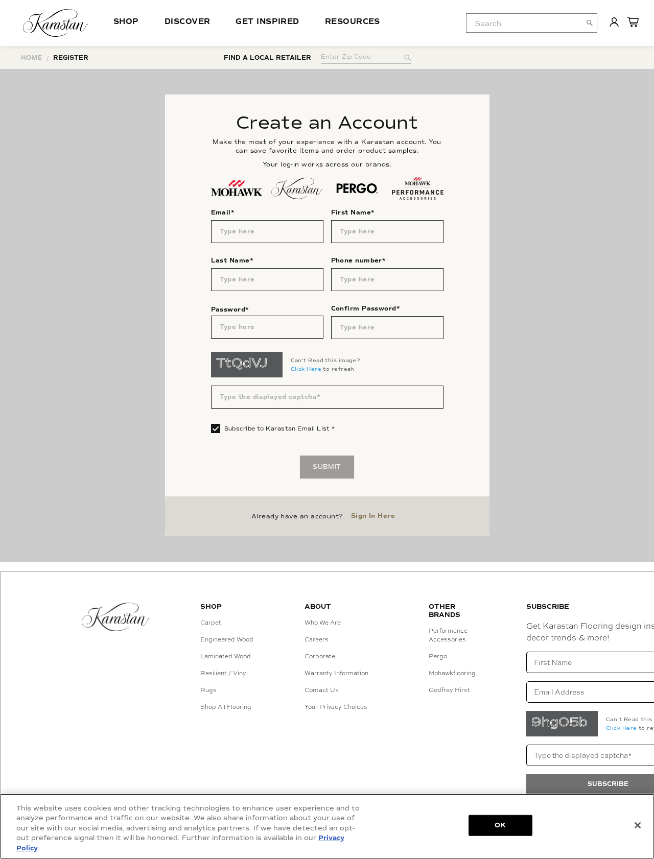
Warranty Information (336, 673)
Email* (223, 213)
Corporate (320, 656)
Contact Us (322, 690)
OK (500, 825)
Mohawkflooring (452, 673)
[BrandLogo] (55, 23)
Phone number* (358, 261)
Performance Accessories (448, 635)
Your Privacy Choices (336, 707)
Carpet (210, 622)
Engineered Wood (226, 639)
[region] (327, 826)
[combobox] (531, 23)
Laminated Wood (225, 656)
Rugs (208, 690)
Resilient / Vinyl (224, 673)
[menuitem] (523, 23)
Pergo (438, 656)
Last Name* (232, 261)
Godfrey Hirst (449, 690)
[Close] (637, 825)
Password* (230, 310)
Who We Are (323, 622)
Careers (317, 639)
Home (31, 58)
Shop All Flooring (225, 707)
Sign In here (373, 516)
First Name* (353, 213)
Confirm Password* (366, 309)
